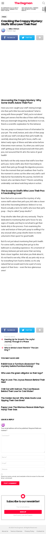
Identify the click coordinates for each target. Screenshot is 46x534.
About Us (5, 531)
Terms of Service (16, 531)
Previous (1, 9)
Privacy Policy (29, 531)
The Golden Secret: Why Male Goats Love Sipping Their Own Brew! (21, 399)
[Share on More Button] (39, 37)
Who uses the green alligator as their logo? (22, 373)
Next (45, 9)
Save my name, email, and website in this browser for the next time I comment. (22, 477)
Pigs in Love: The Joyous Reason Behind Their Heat (23, 381)
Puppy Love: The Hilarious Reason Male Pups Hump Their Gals (22, 408)
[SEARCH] (43, 3)
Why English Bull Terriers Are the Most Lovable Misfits (30, 9)
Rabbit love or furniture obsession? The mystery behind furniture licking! (20, 365)
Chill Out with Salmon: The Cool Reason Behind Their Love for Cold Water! (20, 390)
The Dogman (23, 3)
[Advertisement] (23, 68)
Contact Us (40, 531)
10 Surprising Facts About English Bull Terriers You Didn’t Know (10, 9)
